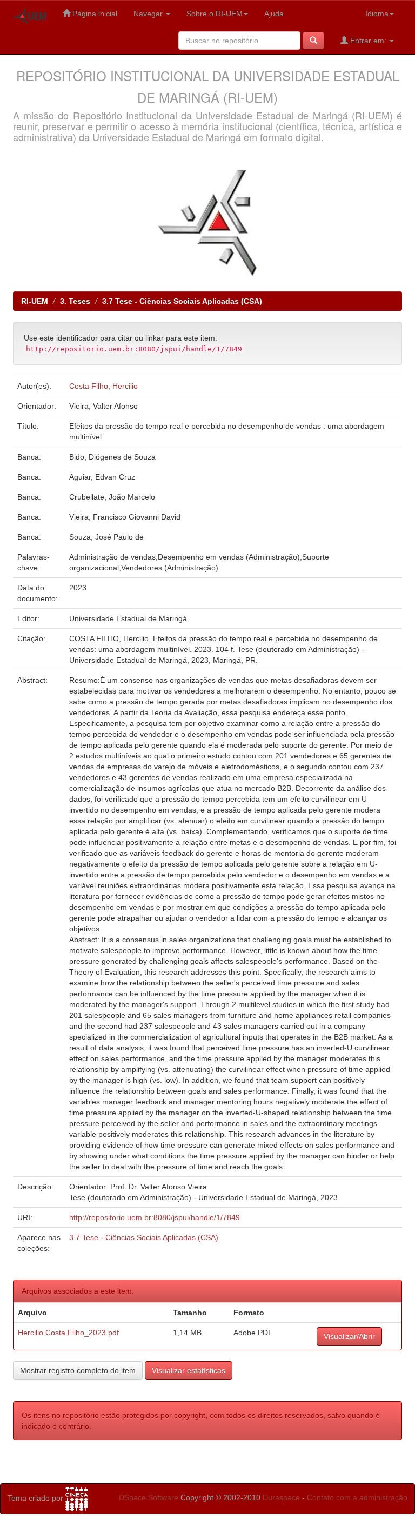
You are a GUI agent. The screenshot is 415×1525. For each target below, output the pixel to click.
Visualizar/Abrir (349, 1336)
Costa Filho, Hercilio (103, 386)
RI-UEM (34, 301)
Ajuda (274, 13)
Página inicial (93, 13)
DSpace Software (148, 1497)
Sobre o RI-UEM (214, 13)
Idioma (377, 13)
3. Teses (75, 301)
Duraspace (281, 1497)
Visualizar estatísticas (188, 1370)
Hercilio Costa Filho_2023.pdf (68, 1332)
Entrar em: (368, 40)
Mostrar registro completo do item (78, 1370)
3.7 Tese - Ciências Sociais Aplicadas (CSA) (182, 301)
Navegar (149, 13)
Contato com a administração (357, 1497)
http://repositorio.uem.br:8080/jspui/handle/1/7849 (154, 1217)
